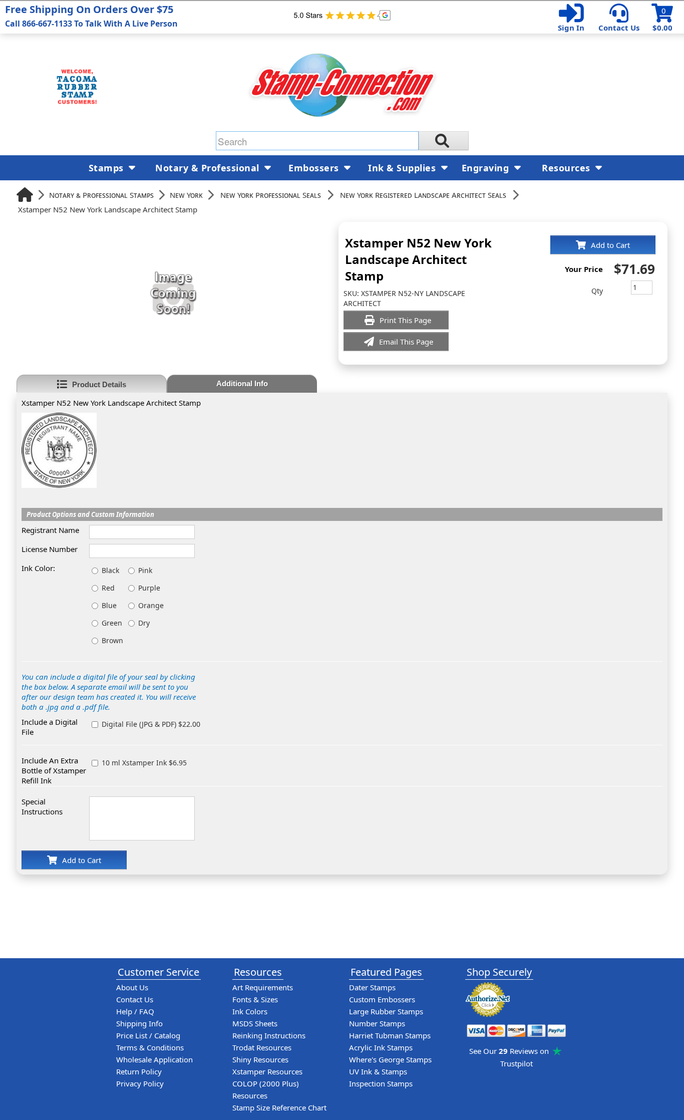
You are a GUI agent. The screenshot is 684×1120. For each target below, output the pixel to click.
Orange (151, 605)
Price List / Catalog (148, 1035)
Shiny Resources (260, 1059)
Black (110, 570)
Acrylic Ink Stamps (381, 1047)
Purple (149, 588)
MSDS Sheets (254, 1023)
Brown (112, 640)
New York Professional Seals (270, 195)
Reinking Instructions (268, 1035)
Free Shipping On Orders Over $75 (91, 16)
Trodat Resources (261, 1047)
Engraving (487, 168)
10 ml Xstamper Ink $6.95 (144, 762)
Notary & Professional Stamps (101, 195)
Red (108, 588)
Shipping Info (139, 1023)
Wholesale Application (154, 1059)
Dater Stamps (372, 987)
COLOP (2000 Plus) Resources (265, 1089)
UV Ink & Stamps (378, 1071)
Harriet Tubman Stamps (390, 1035)
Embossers (314, 168)
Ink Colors (249, 1011)
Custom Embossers (382, 999)
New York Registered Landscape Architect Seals (423, 195)
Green (112, 623)
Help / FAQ (135, 1011)
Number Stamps (377, 1023)
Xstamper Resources (267, 1071)
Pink (145, 570)
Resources (567, 168)
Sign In (571, 28)
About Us (132, 987)
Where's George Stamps (390, 1059)
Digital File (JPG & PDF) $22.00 (151, 724)
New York (186, 195)
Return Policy (139, 1071)
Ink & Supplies (403, 168)
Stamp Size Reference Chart (279, 1107)
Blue (109, 605)
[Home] (25, 194)
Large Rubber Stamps (386, 1011)
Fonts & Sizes (255, 999)
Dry (144, 623)
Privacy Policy (140, 1083)
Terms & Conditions (150, 1047)
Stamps (108, 168)
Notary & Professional (208, 168)
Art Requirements (262, 987)
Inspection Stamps (381, 1083)
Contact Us (618, 28)
